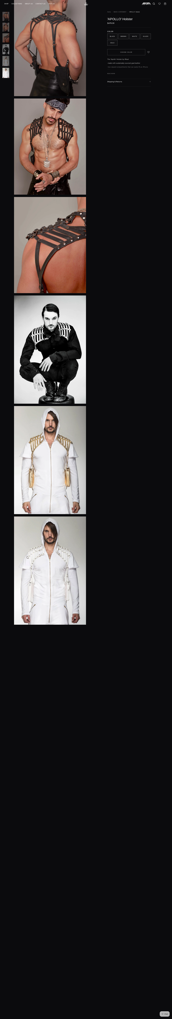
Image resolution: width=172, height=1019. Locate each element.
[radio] (112, 36)
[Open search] (153, 3)
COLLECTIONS (16, 4)
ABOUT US (29, 4)
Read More (111, 73)
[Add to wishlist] (148, 52)
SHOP (6, 4)
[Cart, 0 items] (165, 3)
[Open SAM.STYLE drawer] (146, 3)
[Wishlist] (159, 3)
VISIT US (51, 4)
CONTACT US (40, 4)
